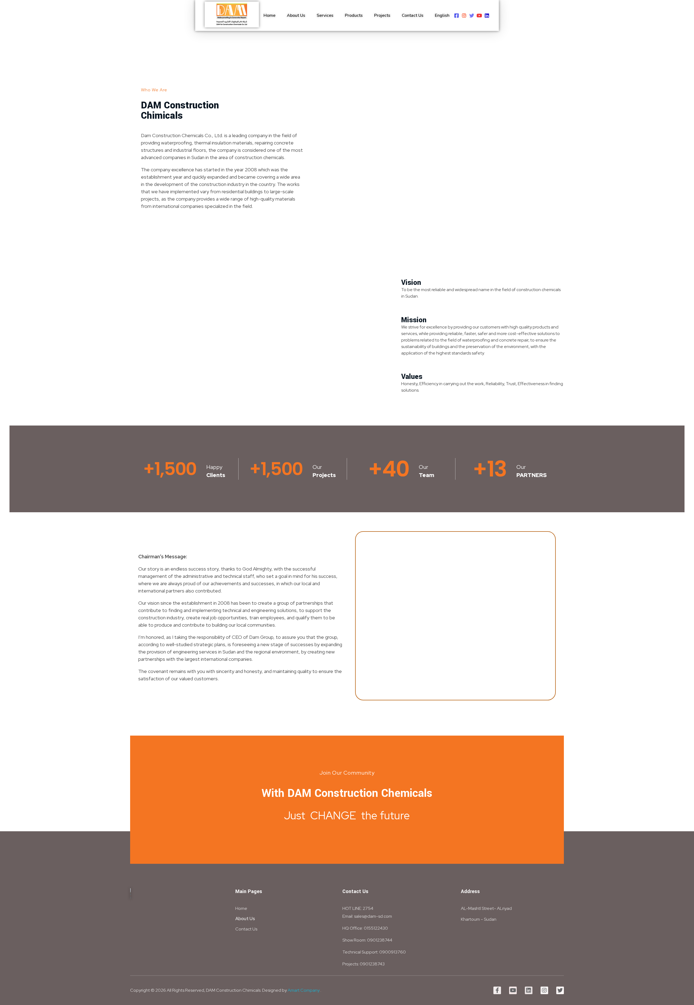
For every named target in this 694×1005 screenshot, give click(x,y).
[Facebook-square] (456, 15)
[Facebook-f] (497, 990)
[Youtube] (479, 15)
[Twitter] (471, 15)
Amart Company (304, 990)
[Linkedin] (486, 15)
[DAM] (232, 14)
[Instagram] (464, 15)
